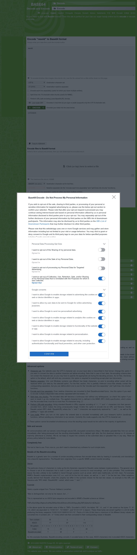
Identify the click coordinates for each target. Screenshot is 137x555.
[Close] (114, 197)
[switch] (101, 250)
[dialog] (68, 277)
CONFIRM (49, 354)
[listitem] (68, 244)
